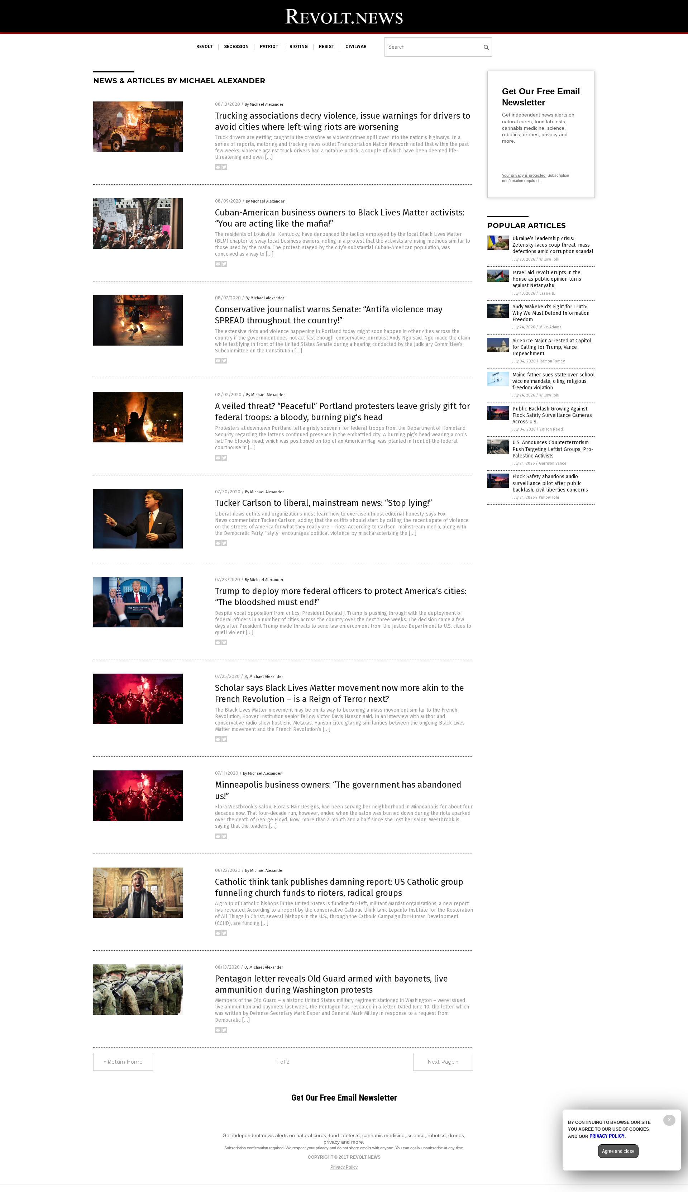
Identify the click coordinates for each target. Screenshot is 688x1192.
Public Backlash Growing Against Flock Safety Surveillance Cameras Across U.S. (552, 415)
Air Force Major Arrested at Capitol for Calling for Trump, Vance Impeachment (552, 347)
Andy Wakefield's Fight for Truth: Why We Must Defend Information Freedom (550, 313)
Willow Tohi (549, 259)
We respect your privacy (307, 1148)
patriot (269, 46)
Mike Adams (550, 327)
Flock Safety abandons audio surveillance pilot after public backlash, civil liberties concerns (550, 483)
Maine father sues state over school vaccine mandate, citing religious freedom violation (553, 381)
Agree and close (618, 1151)
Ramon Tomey (552, 361)
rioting (299, 46)
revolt (204, 46)
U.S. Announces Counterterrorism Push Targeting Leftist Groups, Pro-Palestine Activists (552, 449)
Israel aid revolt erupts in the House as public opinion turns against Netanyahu (546, 279)
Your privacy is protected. (524, 175)
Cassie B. (547, 293)
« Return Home (123, 1062)
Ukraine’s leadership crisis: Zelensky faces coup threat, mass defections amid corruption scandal (552, 245)
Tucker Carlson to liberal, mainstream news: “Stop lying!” (323, 503)
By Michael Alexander (264, 104)
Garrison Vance (553, 463)
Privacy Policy (344, 1167)
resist (326, 46)
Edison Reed (551, 429)
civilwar (356, 46)
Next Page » (443, 1062)
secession (236, 46)
